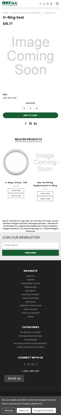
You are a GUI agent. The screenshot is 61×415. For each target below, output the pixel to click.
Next (58, 162)
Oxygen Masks (30, 340)
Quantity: (30, 103)
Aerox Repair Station (30, 283)
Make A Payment (30, 309)
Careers (30, 280)
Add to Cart (16, 195)
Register (35, 313)
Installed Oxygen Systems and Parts (30, 343)
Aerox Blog (30, 302)
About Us (30, 276)
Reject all (24, 410)
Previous (3, 162)
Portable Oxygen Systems (30, 336)
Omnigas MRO (30, 287)
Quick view (16, 190)
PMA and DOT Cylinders (30, 332)
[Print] (30, 123)
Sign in (25, 313)
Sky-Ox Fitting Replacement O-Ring (45, 184)
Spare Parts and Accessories (30, 347)
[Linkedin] (35, 123)
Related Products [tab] (28, 139)
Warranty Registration (30, 305)
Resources (31, 291)
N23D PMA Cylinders (30, 294)
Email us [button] (14, 378)
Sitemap (30, 316)
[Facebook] (25, 123)
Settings (8, 410)
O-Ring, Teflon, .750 (16, 182)
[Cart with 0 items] (51, 3)
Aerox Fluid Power (30, 298)
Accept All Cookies (44, 410)
